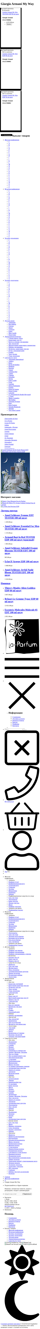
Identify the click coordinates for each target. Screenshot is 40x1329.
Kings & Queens (14, 389)
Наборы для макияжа (16, 347)
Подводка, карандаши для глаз (19, 349)
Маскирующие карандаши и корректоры (22, 345)
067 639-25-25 (9, 801)
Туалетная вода (14, 885)
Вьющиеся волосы (15, 1154)
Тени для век (13, 354)
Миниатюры (13, 891)
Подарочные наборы (15, 975)
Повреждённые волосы (16, 1149)
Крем (10, 1117)
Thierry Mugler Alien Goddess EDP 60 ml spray (20, 589)
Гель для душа (13, 898)
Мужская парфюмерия (12, 189)
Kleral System (13, 391)
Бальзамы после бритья (16, 938)
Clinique (11, 375)
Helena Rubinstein (14, 386)
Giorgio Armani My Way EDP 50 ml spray (10, 96)
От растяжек (13, 1084)
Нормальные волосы (15, 1143)
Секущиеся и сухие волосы (18, 1152)
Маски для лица (14, 1064)
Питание (11, 1049)
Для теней (12, 1028)
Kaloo (10, 331)
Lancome (11, 393)
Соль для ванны (14, 1128)
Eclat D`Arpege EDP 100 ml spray (22, 561)
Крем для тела (13, 901)
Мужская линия (14, 1073)
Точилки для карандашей (17, 1036)
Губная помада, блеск (16, 338)
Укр (6, 871)
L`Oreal (11, 396)
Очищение (12, 1043)
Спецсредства (13, 992)
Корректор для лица (15, 1006)
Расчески (12, 1173)
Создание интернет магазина (10, 1324)
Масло (11, 1087)
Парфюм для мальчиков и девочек (20, 954)
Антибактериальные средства (18, 971)
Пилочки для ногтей (15, 1035)
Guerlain (11, 384)
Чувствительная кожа (16, 1057)
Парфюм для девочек (16, 950)
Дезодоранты (13, 899)
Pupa (10, 403)
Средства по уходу (11, 357)
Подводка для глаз (15, 987)
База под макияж (14, 1005)
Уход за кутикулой (15, 1022)
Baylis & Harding (14, 365)
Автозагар (12, 1071)
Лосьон (11, 1115)
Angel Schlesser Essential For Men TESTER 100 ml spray (22, 527)
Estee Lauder (13, 380)
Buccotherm (12, 324)
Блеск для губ (13, 959)
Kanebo (11, 387)
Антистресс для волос (16, 1166)
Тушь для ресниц (14, 356)
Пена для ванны (14, 970)
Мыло (11, 905)
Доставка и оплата (18, 719)
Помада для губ (14, 961)
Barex (10, 363)
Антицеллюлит (14, 1078)
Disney (11, 328)
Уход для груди (13, 1098)
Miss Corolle (12, 333)
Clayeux (11, 326)
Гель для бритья (14, 941)
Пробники (12, 892)
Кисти (11, 1031)
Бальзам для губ (14, 957)
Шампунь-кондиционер (16, 1136)
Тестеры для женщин (12, 238)
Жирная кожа (13, 1063)
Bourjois (11, 368)
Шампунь (12, 964)
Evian (10, 382)
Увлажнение (13, 1042)
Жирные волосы (14, 1145)
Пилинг (11, 1047)
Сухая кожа (12, 1059)
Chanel (11, 370)
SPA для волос (13, 1168)
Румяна (11, 352)
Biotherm (11, 366)
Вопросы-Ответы (18, 720)
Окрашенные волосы (16, 1151)
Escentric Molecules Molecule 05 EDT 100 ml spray (21, 611)
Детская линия (9, 321)
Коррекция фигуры (15, 1082)
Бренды (14, 722)
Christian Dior (13, 372)
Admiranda (12, 322)
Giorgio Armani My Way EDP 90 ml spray (10, 54)
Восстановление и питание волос (20, 1158)
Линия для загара (14, 973)
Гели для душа (13, 934)
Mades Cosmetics (14, 398)
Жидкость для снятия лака (17, 1024)
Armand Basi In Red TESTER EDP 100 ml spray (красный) (20, 538)
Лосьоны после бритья (16, 936)
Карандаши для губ (15, 340)
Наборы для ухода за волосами (19, 1172)
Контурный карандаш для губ (18, 998)
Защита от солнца (14, 1070)
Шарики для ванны (15, 1126)
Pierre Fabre (12, 335)
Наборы (11, 894)
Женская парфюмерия (12, 140)
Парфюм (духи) (14, 882)
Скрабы (11, 1045)
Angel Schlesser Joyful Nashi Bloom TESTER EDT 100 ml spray (19, 572)
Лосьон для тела (14, 903)
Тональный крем (14, 1012)
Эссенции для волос (15, 1165)
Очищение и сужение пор (17, 1050)
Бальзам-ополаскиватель (17, 1140)
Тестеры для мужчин (11, 280)
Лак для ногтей (14, 343)
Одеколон (12, 887)
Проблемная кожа (14, 1061)
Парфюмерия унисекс (16, 910)
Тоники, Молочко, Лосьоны (18, 1052)
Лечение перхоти (14, 1163)
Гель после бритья (14, 940)
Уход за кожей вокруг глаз (17, 1056)
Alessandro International (16, 359)
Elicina (11, 379)
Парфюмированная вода (17, 884)
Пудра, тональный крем (16, 350)
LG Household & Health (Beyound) (20, 394)
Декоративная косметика (13, 336)
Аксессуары (13, 977)
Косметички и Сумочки (16, 1033)
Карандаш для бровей (16, 984)
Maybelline (12, 400)
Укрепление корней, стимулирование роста (23, 1161)
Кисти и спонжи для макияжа (18, 342)
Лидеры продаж (9, 510)
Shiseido (11, 408)
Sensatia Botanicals (14, 407)
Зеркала (11, 1029)
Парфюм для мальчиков (16, 952)
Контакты (15, 726)
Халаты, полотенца (15, 1129)
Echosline (12, 377)
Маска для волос (14, 1142)
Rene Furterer (13, 405)
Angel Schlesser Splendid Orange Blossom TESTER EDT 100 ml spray (21, 551)
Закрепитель (13, 1021)
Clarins (11, 373)
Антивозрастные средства (17, 1068)
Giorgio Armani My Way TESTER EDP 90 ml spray (10, 13)
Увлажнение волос (15, 1156)
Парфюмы (15, 724)
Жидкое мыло (13, 968)
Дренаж (11, 1080)
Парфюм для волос (15, 906)
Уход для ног (13, 1107)
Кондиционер (13, 1138)
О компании (16, 717)
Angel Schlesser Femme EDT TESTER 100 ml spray (19, 516)
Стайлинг (12, 1170)
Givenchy (12, 329)
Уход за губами (13, 1054)
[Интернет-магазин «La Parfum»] (22, 653)
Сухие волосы (13, 1147)
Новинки (5, 583)
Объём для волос (14, 1159)
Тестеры (11, 889)
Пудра (11, 1008)
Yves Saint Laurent (14, 410)
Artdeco (11, 361)
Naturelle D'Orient (14, 401)
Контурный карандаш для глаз (19, 985)
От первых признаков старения (19, 1066)
